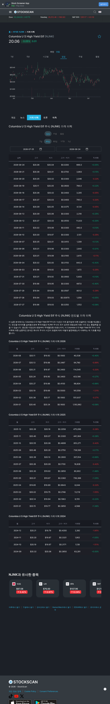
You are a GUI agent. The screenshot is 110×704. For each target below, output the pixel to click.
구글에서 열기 (28, 607)
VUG (19, 584)
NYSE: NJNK (19, 32)
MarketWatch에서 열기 (61, 607)
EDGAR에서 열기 (80, 607)
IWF (99, 584)
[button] (10, 12)
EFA (72, 584)
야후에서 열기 (14, 607)
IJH (45, 584)
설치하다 (103, 4)
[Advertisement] (55, 107)
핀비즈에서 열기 (43, 607)
